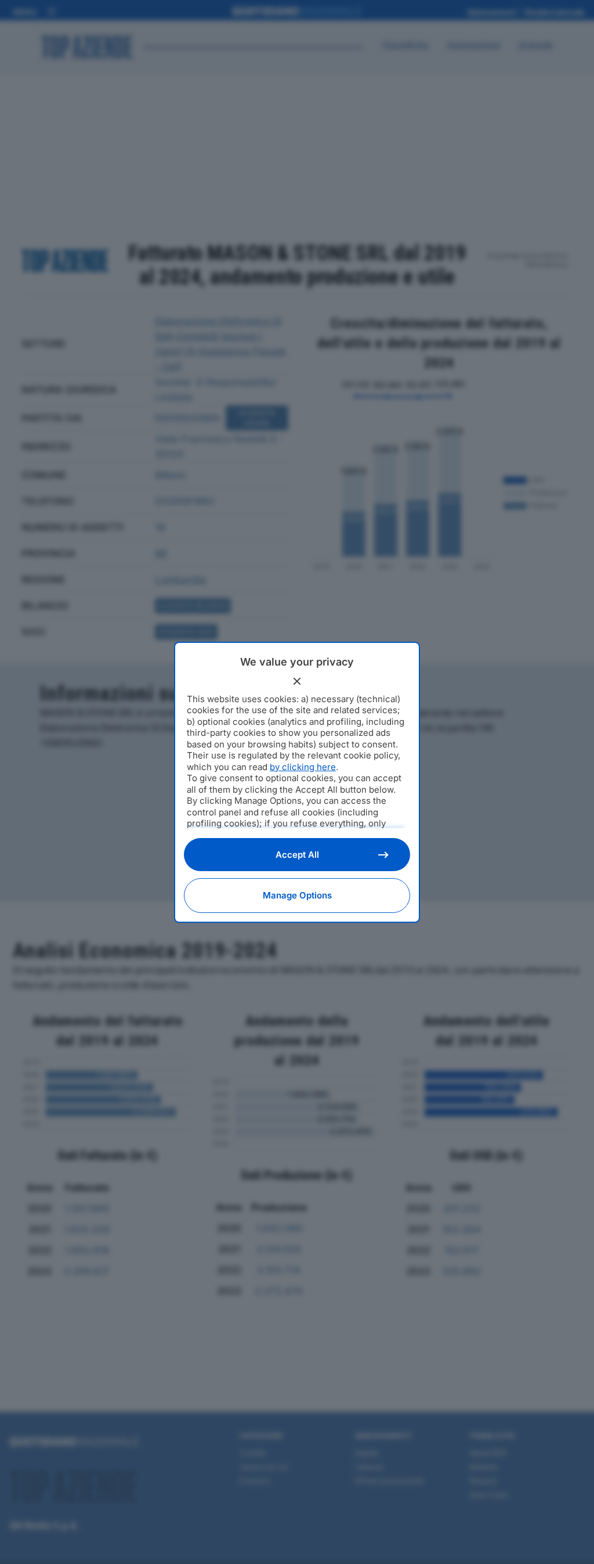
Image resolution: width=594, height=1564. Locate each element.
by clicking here (303, 766)
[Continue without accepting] (297, 681)
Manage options (297, 895)
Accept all (297, 854)
